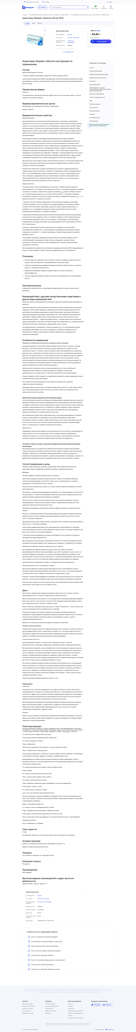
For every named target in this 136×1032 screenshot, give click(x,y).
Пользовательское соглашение (75, 1018)
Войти (110, 2)
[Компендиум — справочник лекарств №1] (28, 7)
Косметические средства (28, 1006)
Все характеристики (69, 51)
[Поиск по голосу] (87, 7)
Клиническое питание (27, 1008)
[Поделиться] (44, 34)
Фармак (70, 34)
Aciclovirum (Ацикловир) (71, 41)
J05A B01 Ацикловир (73, 37)
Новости (70, 1015)
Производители (49, 1008)
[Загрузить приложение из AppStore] (107, 1004)
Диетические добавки (27, 1004)
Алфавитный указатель (51, 1011)
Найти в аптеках (101, 41)
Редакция (70, 1006)
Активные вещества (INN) (51, 1006)
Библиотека (48, 1013)
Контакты (70, 1004)
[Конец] (112, 15)
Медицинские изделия (27, 1013)
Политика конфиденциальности (75, 1013)
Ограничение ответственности (75, 1011)
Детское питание (26, 1011)
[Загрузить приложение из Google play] (96, 1004)
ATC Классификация (50, 1004)
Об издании (71, 1008)
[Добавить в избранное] (44, 30)
